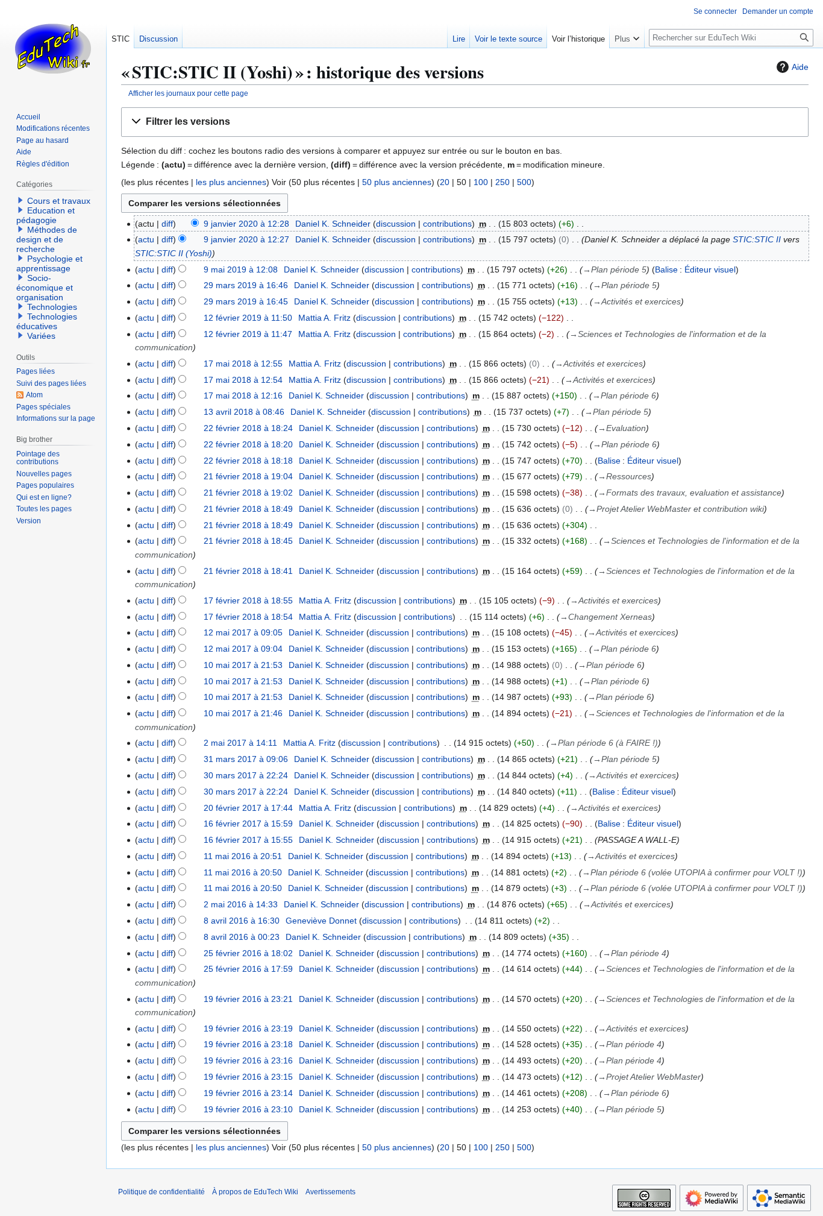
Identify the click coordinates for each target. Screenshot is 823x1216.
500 (524, 182)
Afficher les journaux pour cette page (188, 93)
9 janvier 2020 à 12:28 (246, 223)
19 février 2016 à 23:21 (248, 999)
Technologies (52, 307)
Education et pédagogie (45, 215)
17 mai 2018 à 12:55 (243, 363)
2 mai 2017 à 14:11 (240, 743)
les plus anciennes (231, 182)
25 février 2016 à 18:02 (248, 953)
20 (444, 182)
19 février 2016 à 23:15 (248, 1077)
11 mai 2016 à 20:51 (243, 856)
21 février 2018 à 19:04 (248, 476)
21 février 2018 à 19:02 (248, 492)
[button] (464, 122)
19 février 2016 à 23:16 (248, 1060)
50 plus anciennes (396, 182)
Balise (666, 269)
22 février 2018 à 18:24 (248, 428)
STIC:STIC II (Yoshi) (173, 253)
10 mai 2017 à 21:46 (243, 713)
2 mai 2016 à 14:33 (241, 904)
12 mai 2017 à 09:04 (243, 649)
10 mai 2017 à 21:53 (243, 665)
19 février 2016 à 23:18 (248, 1044)
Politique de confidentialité (161, 1192)
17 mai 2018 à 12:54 (243, 380)
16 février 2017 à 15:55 (248, 840)
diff (167, 223)
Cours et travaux (58, 201)
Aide (800, 67)
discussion (396, 223)
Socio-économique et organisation (44, 287)
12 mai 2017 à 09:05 (243, 632)
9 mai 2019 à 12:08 (241, 269)
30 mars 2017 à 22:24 (246, 775)
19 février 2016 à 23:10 (248, 1109)
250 (502, 182)
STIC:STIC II (757, 239)
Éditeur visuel (710, 269)
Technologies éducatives (46, 321)
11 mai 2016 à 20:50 (243, 872)
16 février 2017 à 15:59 (248, 823)
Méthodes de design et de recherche (46, 239)
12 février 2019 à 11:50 (248, 318)
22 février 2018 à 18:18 (248, 460)
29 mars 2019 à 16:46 (246, 285)
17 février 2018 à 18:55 (248, 600)
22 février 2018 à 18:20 (248, 444)
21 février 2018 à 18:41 (248, 571)
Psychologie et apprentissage (49, 263)
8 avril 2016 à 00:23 (242, 937)
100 (481, 182)
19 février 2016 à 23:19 (248, 1028)
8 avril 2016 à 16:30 (242, 920)
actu (146, 239)
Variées (41, 336)
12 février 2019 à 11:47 (248, 334)
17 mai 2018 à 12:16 (243, 395)
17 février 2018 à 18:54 (248, 617)
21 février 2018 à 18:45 (248, 541)
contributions (447, 223)
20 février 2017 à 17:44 (248, 808)
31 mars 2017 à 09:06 (246, 759)
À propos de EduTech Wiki (255, 1192)
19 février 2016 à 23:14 (248, 1093)
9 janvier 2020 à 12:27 (246, 239)
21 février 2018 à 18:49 (248, 509)
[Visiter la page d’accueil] (53, 48)
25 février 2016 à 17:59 (248, 969)
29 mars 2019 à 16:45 (246, 301)
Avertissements (330, 1192)
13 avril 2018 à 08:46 (244, 412)
